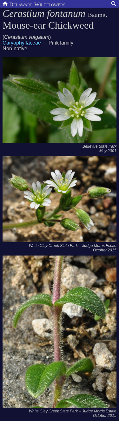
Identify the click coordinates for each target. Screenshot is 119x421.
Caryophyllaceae (22, 43)
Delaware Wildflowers (36, 3)
